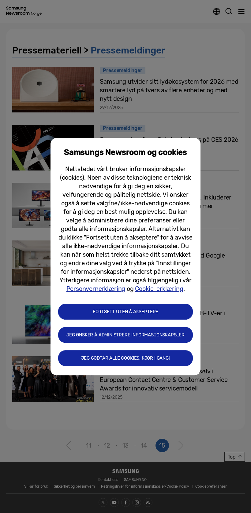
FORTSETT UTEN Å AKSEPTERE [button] (126, 311)
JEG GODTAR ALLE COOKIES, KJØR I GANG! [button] (125, 358)
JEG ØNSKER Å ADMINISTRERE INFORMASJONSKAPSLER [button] (125, 335)
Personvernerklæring (96, 288)
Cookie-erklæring (159, 288)
